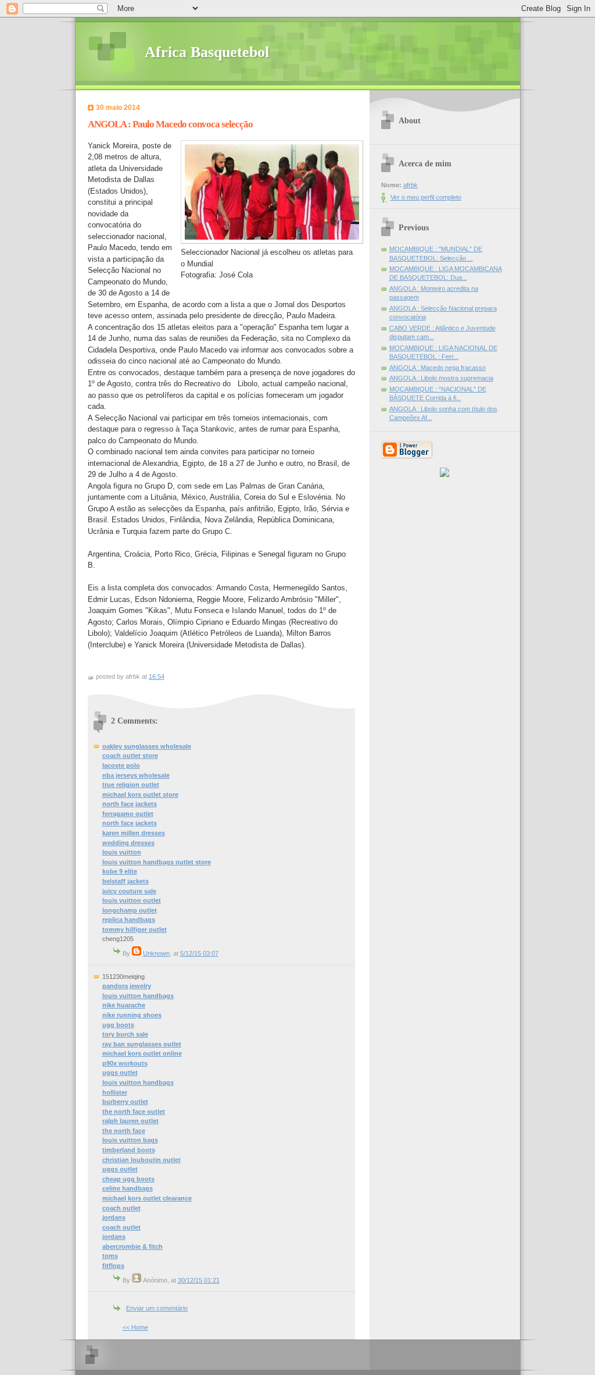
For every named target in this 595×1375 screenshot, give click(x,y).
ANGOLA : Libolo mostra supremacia (441, 378)
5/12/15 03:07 (199, 953)
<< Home (135, 1327)
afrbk (410, 184)
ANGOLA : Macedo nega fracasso (437, 367)
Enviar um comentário (157, 1308)
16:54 (156, 676)
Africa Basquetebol (207, 52)
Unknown (156, 953)
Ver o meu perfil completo (425, 197)
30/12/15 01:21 (199, 1280)
